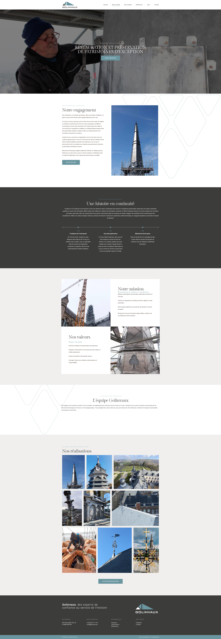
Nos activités (128, 5)
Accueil (106, 5)
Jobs (148, 5)
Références (139, 5)
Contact (156, 5)
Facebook (139, 622)
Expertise (114, 622)
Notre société (116, 5)
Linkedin (138, 624)
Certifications (115, 624)
